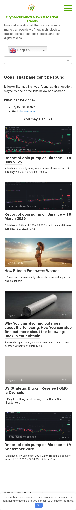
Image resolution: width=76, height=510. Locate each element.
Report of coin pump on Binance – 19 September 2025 (38, 446)
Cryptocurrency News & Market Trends (32, 19)
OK (38, 505)
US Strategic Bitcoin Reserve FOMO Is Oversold (36, 390)
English (23, 50)
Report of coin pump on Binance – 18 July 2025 (38, 159)
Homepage (27, 111)
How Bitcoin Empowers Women (32, 270)
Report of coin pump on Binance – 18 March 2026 (38, 216)
